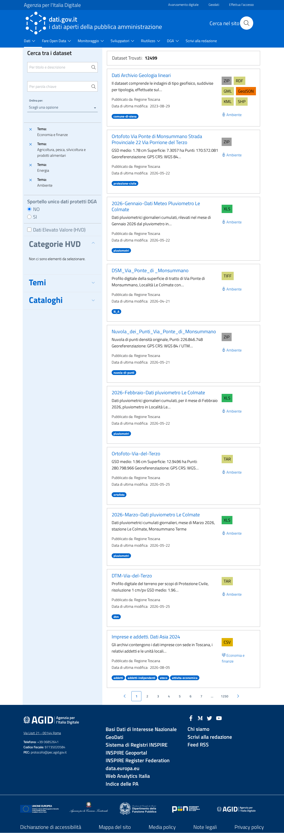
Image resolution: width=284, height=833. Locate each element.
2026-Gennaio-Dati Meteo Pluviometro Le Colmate (156, 206)
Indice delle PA (122, 784)
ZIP (227, 80)
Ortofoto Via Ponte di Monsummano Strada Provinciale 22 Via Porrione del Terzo (157, 139)
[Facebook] (191, 717)
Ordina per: (36, 100)
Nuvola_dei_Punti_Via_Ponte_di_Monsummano (164, 331)
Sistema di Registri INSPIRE (137, 745)
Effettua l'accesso (241, 4)
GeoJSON (246, 91)
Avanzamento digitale (183, 4)
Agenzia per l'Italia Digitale (52, 5)
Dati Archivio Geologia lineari (141, 75)
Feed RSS (198, 744)
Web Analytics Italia (128, 776)
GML (228, 91)
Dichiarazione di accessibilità (50, 827)
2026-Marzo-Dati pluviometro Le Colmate (156, 514)
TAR (227, 459)
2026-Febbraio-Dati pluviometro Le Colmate (158, 392)
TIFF (228, 276)
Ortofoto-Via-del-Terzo (136, 453)
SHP (242, 101)
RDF (239, 80)
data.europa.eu (123, 768)
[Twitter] (209, 717)
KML (228, 101)
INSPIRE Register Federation (138, 760)
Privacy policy (249, 827)
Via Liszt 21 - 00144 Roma (42, 732)
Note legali (205, 827)
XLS (227, 209)
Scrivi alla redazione (210, 737)
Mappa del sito (115, 827)
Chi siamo (198, 729)
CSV (227, 642)
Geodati (214, 4)
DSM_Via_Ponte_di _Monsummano (150, 270)
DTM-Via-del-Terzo (132, 575)
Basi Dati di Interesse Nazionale (141, 729)
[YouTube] (219, 717)
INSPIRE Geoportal (126, 753)
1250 (224, 696)
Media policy (162, 827)
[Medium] (200, 717)
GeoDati (114, 737)
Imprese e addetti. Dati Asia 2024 (146, 636)
